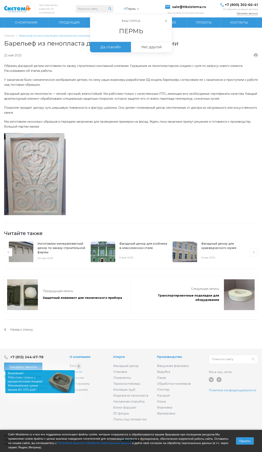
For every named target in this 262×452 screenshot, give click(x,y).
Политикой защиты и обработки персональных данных (94, 443)
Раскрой (163, 395)
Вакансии (77, 378)
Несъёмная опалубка (129, 401)
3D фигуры (121, 413)
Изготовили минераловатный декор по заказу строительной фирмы (61, 248)
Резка (161, 401)
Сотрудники (79, 390)
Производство (169, 357)
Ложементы (122, 378)
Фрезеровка (166, 413)
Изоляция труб (124, 390)
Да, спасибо (110, 47)
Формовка (164, 407)
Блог (73, 366)
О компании (80, 357)
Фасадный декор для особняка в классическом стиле (143, 246)
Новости (76, 372)
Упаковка (120, 372)
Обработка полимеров (174, 384)
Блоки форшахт (124, 407)
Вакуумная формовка (173, 366)
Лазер (161, 378)
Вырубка (163, 372)
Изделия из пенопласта (130, 395)
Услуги (119, 357)
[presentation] (8, 252)
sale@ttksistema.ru (189, 7)
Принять (245, 441)
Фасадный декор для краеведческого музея (218, 246)
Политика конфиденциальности (232, 390)
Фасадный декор (126, 366)
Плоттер (163, 390)
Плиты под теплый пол (130, 419)
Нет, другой (151, 47)
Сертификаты (79, 384)
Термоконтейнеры (126, 384)
